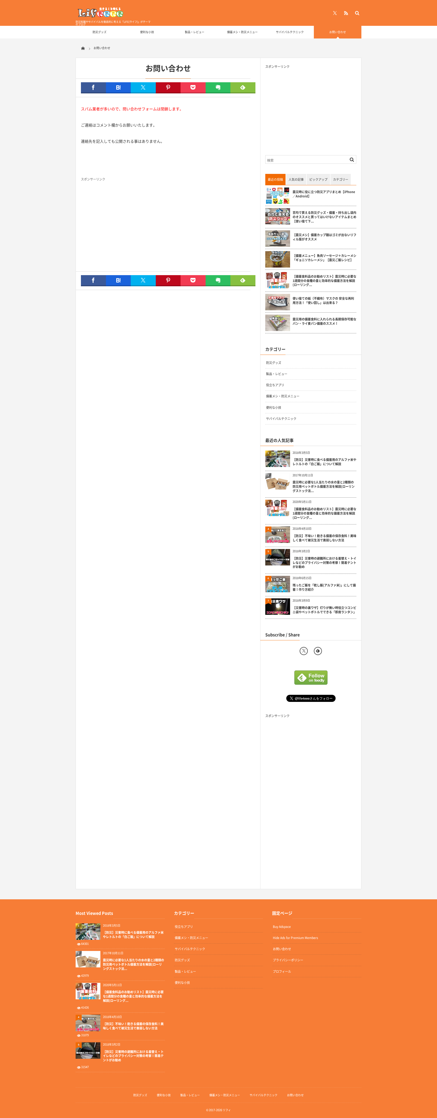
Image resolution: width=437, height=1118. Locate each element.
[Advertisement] (209, 223)
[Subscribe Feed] (346, 13)
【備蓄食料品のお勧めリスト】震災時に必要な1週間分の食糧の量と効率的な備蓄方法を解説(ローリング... (324, 280)
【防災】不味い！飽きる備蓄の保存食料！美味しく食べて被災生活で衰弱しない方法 (324, 538)
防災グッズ (99, 32)
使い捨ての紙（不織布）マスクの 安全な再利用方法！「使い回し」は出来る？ (323, 300)
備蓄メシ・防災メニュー (242, 32)
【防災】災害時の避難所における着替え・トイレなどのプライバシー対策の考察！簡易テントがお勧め (324, 562)
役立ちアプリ (275, 385)
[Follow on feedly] (318, 651)
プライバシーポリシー (288, 960)
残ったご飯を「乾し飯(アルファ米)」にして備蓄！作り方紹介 (324, 587)
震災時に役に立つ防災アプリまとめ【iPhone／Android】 (324, 194)
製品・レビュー (194, 32)
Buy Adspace (282, 926)
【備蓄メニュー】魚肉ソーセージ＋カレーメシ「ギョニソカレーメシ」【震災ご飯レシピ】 (324, 258)
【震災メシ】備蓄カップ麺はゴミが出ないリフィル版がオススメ (324, 237)
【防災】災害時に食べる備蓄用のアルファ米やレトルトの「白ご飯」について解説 (324, 462)
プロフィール (282, 971)
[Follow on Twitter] (335, 13)
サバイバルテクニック (290, 32)
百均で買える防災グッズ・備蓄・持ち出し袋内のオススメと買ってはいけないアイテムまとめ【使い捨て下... (324, 217)
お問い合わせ (337, 32)
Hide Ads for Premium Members (295, 938)
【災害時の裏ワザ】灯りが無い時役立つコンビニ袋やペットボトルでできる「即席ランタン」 (324, 610)
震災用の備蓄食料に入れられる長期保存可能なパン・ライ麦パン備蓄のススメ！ (324, 321)
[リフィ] (101, 16)
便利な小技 (147, 32)
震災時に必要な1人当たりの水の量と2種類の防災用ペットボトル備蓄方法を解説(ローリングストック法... (324, 486)
